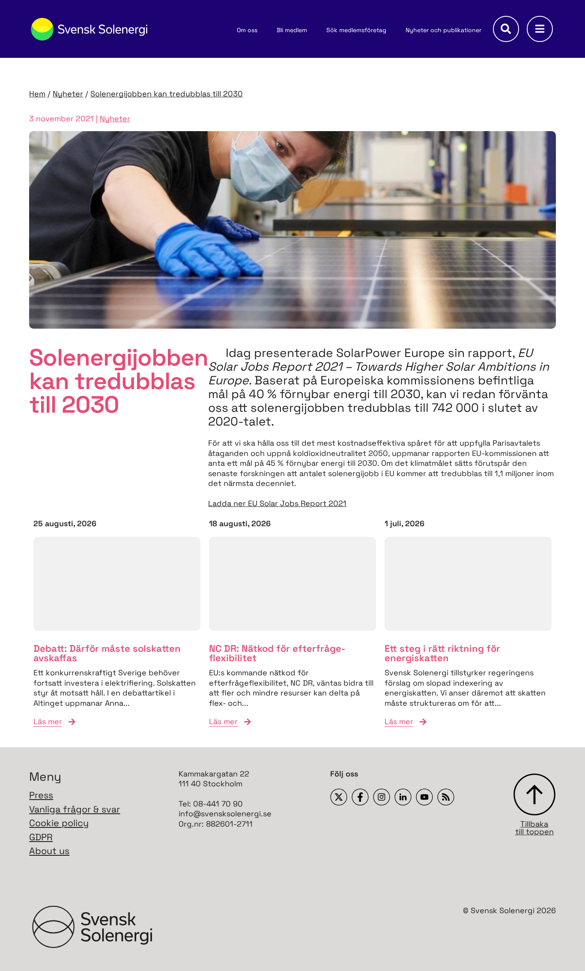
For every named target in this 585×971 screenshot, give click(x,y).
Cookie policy (59, 823)
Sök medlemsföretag (356, 30)
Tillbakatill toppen (534, 827)
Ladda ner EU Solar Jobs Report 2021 (277, 503)
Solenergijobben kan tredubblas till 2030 (166, 94)
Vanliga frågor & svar (74, 809)
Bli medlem (292, 30)
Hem (37, 94)
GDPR (41, 837)
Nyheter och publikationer (443, 30)
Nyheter (68, 94)
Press (41, 795)
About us (49, 851)
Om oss (247, 30)
